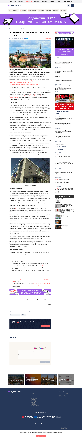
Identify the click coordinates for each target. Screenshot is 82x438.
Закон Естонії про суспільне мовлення (22, 278)
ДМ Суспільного (29, 1)
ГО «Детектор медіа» (68, 1)
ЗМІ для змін (36, 1)
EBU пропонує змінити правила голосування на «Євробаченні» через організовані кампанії (63, 131)
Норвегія (33, 81)
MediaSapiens (20, 1)
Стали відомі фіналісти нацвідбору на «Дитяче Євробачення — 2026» (64, 163)
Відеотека (33, 403)
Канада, (27, 81)
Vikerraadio (22, 96)
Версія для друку (48, 38)
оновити (44, 345)
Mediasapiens (33, 399)
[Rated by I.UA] (38, 424)
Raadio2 (28, 96)
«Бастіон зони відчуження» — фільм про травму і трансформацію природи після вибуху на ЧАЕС (63, 63)
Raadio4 (34, 96)
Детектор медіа (13, 1)
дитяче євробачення (13, 10)
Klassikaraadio (41, 96)
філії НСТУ (48, 10)
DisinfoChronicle (44, 1)
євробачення (23, 10)
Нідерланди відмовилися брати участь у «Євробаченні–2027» (63, 119)
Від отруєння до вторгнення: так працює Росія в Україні (63, 81)
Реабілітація (57, 76)
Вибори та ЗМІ (33, 404)
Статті (22, 28)
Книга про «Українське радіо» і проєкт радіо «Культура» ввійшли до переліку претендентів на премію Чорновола (64, 190)
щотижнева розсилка (25, 321)
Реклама (32, 393)
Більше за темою (14, 372)
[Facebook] (25, 38)
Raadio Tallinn (13, 97)
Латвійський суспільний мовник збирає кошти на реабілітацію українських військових (63, 125)
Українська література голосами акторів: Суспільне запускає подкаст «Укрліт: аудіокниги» (64, 181)
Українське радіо (32, 10)
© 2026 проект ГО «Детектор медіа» (65, 395)
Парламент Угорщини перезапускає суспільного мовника (62, 143)
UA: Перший (55, 10)
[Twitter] (27, 38)
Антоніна (59, 1)
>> (24, 262)
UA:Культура (63, 10)
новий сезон (41, 10)
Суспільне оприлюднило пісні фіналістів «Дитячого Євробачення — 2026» (64, 172)
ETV (31, 94)
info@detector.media (65, 396)
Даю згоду (41, 436)
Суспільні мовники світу (15, 28)
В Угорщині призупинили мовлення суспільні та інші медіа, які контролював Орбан (63, 138)
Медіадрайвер (52, 1)
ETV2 (35, 94)
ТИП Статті (23, 314)
